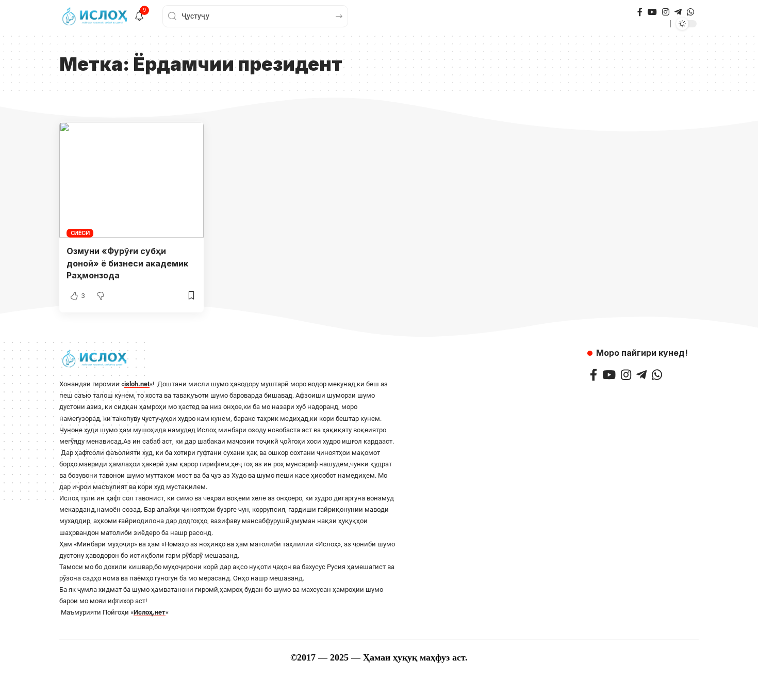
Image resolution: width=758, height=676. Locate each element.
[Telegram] (678, 12)
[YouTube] (652, 12)
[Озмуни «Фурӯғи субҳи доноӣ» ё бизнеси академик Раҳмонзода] (131, 180)
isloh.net (137, 384)
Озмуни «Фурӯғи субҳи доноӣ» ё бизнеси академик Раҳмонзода (127, 263)
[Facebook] (640, 12)
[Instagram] (666, 12)
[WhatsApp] (690, 12)
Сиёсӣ (80, 233)
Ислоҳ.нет (150, 612)
